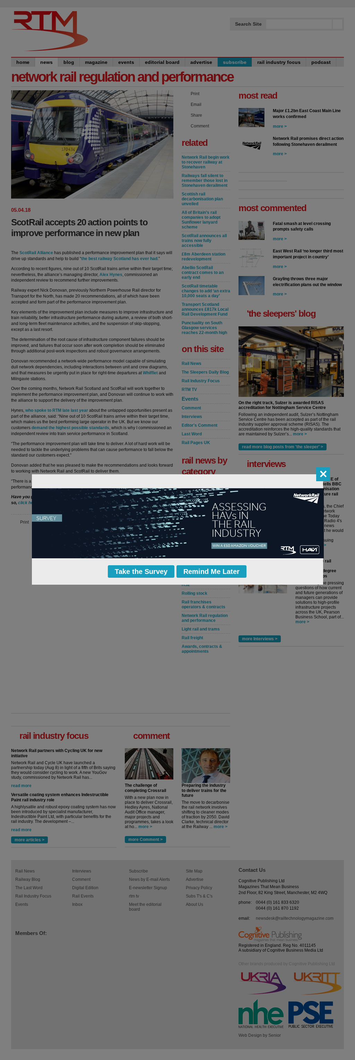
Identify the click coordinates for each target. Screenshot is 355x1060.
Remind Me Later (211, 571)
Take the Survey (141, 571)
